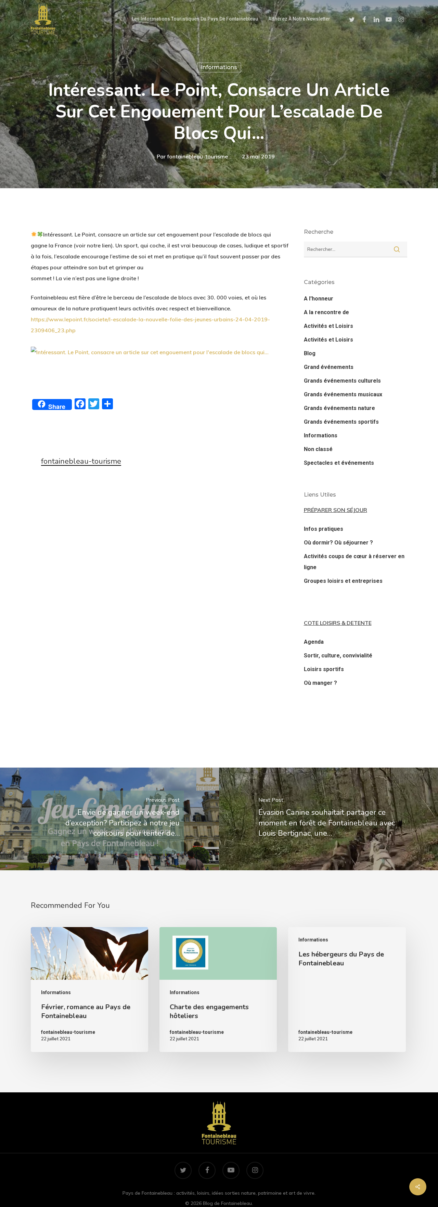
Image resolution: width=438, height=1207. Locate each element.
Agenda (314, 642)
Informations (219, 67)
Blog (309, 353)
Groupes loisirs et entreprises (343, 581)
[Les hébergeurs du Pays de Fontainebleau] (346, 989)
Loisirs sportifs (324, 669)
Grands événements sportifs (341, 422)
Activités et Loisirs (328, 326)
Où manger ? (320, 683)
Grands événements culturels (342, 380)
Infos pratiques (323, 529)
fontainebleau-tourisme (197, 156)
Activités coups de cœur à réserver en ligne (354, 561)
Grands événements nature (339, 408)
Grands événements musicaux (343, 394)
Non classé (318, 449)
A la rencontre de (326, 312)
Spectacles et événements (339, 463)
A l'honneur (318, 298)
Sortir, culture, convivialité (338, 655)
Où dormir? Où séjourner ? (338, 542)
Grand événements (328, 367)
